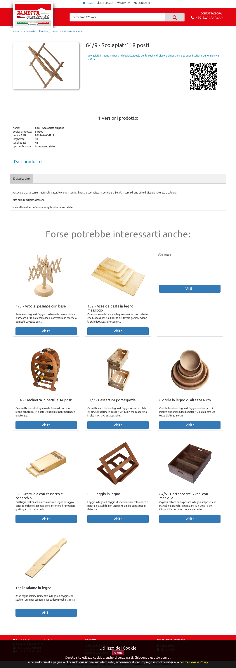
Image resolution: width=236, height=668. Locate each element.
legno (55, 31)
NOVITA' (125, 2)
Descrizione (21, 178)
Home (16, 31)
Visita (46, 331)
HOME (89, 2)
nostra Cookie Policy (194, 662)
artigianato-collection (35, 31)
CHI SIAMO (106, 2)
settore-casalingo (72, 31)
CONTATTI (143, 2)
